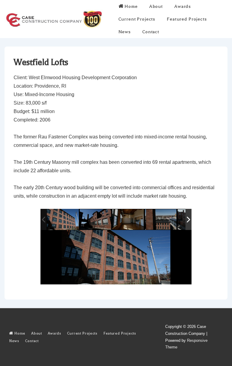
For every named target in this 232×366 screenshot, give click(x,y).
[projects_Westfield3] (161, 219)
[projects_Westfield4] (128, 219)
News (124, 31)
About (156, 6)
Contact (150, 31)
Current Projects (137, 19)
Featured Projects (187, 19)
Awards (182, 6)
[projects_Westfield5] (96, 219)
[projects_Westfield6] (63, 219)
